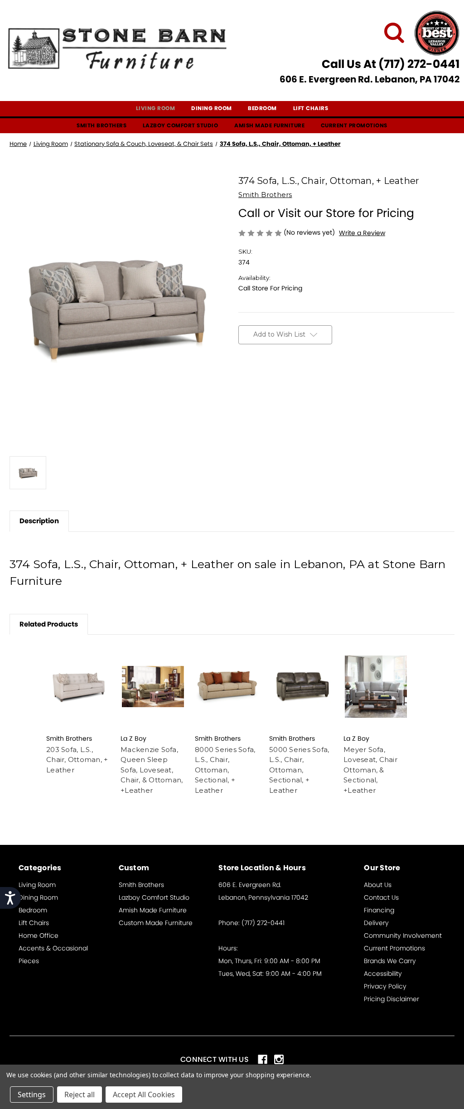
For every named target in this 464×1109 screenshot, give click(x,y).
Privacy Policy (385, 986)
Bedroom (262, 108)
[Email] (258, 380)
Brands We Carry (390, 960)
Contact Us (381, 897)
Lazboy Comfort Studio (180, 125)
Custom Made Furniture (156, 922)
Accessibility (383, 973)
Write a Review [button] (362, 232)
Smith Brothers (101, 125)
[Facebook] (242, 380)
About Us (378, 884)
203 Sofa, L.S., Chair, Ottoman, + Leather (77, 759)
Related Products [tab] (48, 624)
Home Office (38, 935)
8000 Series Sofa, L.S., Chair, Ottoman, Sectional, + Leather (225, 770)
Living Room (155, 108)
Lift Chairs (311, 108)
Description (39, 521)
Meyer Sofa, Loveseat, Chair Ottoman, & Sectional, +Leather (370, 770)
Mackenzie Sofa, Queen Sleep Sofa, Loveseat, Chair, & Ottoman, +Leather (152, 770)
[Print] (274, 380)
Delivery (376, 922)
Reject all (79, 1094)
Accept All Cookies (144, 1094)
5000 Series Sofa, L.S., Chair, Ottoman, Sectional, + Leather (299, 770)
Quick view (79, 686)
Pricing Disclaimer (391, 998)
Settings (32, 1094)
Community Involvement (403, 935)
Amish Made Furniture (269, 125)
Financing (379, 910)
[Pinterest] (306, 380)
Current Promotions (354, 125)
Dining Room (211, 108)
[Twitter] (290, 380)
